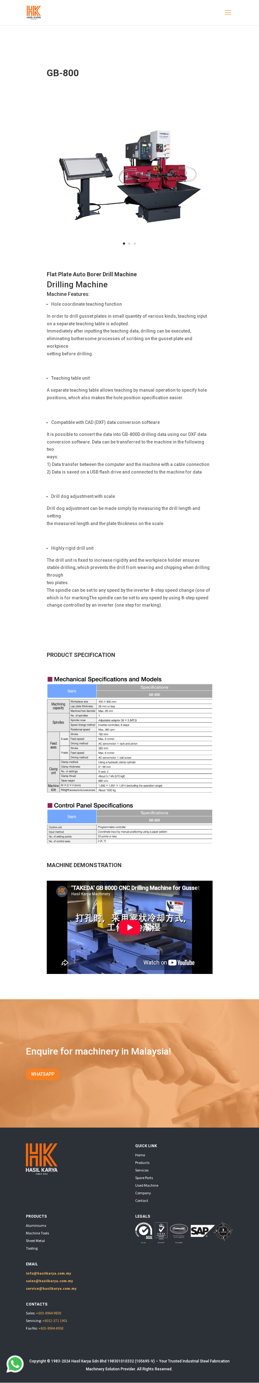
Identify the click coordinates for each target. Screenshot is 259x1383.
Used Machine (146, 1185)
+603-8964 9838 (48, 1313)
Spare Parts (144, 1177)
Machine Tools (37, 1233)
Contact (141, 1200)
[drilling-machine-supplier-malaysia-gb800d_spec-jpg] (130, 841)
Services (141, 1170)
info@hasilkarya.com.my (48, 1273)
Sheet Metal (35, 1240)
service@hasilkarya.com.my (51, 1288)
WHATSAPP (42, 1074)
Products (142, 1162)
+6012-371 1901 (54, 1320)
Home (140, 1155)
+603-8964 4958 (50, 1328)
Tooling (32, 1248)
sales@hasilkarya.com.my (49, 1280)
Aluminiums (36, 1225)
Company (143, 1192)
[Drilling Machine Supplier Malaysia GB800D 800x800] (130, 254)
